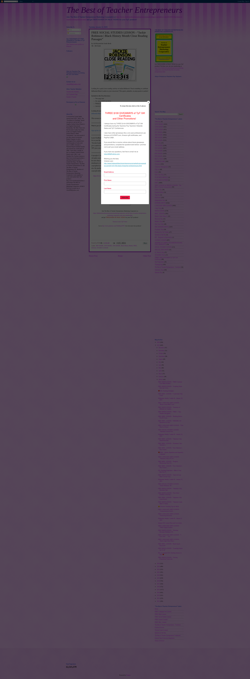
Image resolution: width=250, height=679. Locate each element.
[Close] (148, 102)
